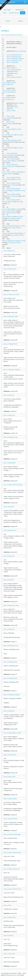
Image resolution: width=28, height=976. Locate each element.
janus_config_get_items (10, 226)
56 (3, 109)
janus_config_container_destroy (11, 172)
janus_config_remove (8, 216)
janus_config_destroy (8, 148)
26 (3, 62)
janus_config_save (7, 140)
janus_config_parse (8, 118)
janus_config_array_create (10, 166)
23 (3, 58)
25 (3, 60)
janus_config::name (9, 954)
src (1, 26)
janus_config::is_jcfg (9, 917)
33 (3, 71)
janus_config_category (8, 92)
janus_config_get (8, 179)
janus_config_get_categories (11, 233)
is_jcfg (14, 105)
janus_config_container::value (12, 852)
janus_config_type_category (15, 58)
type (19, 69)
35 (3, 73)
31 (3, 69)
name (16, 71)
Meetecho (15, 975)
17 (3, 51)
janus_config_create (9, 123)
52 (3, 105)
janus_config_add (7, 209)
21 (3, 56)
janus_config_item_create (10, 155)
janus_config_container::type (12, 834)
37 (3, 75)
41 (3, 81)
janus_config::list (8, 935)
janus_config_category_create (11, 161)
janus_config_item (7, 84)
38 (3, 77)
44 (3, 88)
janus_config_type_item (14, 56)
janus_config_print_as (8, 135)
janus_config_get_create (10, 190)
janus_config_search (9, 201)
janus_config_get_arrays (10, 240)
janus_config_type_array (14, 60)
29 (3, 66)
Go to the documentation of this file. (11, 35)
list (12, 75)
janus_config (19, 103)
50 (3, 103)
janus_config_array (7, 99)
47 (3, 96)
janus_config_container (9, 68)
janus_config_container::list (12, 869)
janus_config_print (7, 129)
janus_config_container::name (12, 889)
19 (3, 55)
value (15, 73)
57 (3, 110)
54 (3, 107)
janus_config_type (20, 51)
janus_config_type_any (13, 55)
